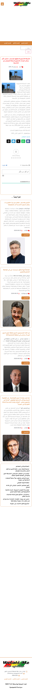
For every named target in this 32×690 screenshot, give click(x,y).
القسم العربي (24, 43)
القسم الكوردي (7, 43)
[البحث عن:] (26, 48)
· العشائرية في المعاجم (23, 466)
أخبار (20, 67)
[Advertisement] (16, 24)
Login (4, 165)
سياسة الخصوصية (16, 687)
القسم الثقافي (16, 43)
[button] (2, 4)
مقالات (26, 230)
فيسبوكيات (24, 293)
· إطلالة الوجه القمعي (23, 483)
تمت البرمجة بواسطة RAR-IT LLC (16, 684)
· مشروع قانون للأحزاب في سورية (20, 503)
